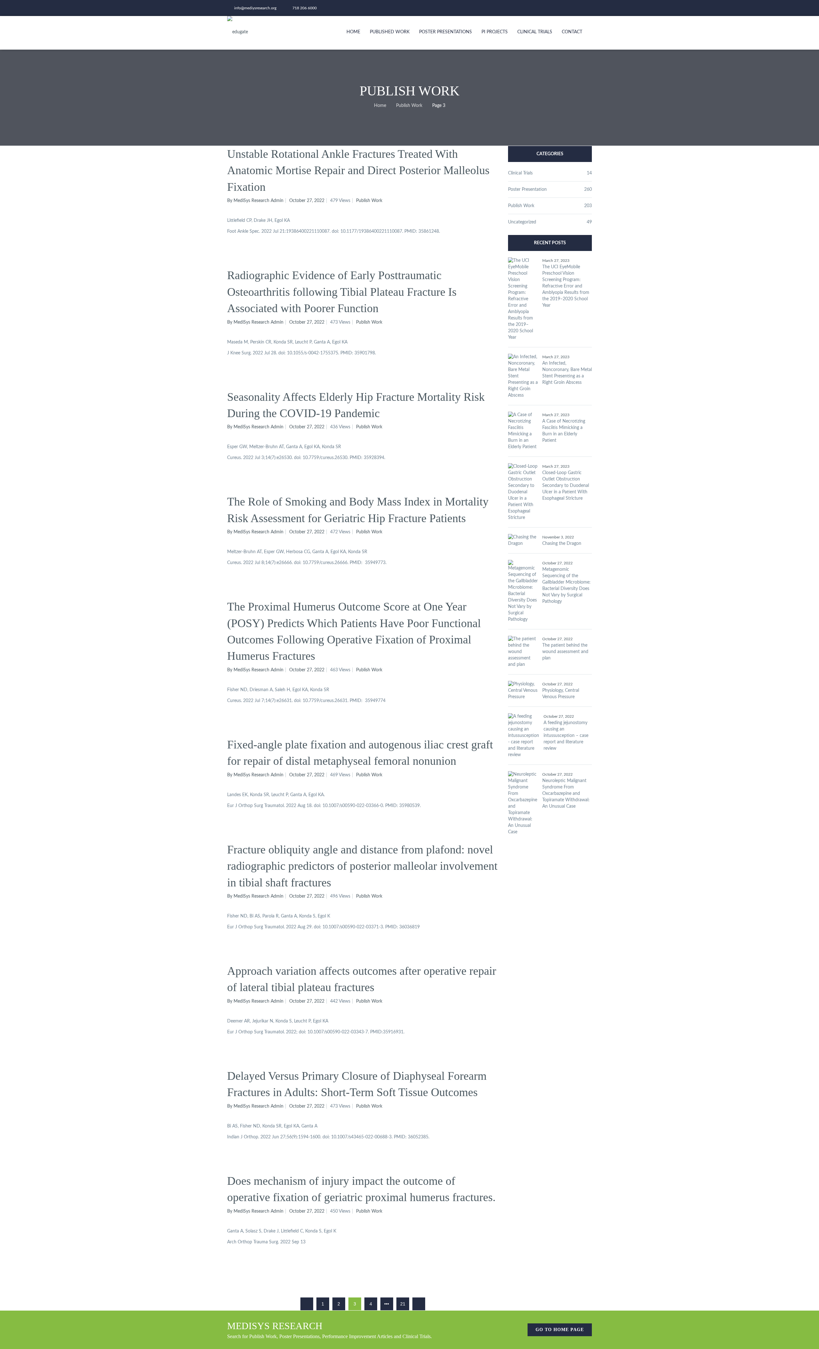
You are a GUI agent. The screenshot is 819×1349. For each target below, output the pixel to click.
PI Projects (494, 32)
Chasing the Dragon (561, 543)
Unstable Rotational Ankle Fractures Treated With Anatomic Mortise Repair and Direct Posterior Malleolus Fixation (358, 170)
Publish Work (409, 105)
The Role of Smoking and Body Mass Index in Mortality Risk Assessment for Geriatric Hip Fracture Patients (358, 509)
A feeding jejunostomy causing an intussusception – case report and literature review (566, 736)
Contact (572, 32)
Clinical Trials (534, 32)
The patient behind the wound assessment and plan (565, 651)
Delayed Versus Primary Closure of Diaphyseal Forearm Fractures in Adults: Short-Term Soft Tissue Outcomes (357, 1084)
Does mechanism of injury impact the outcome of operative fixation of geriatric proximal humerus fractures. (361, 1189)
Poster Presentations (445, 32)
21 (402, 1303)
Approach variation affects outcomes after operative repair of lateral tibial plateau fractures (361, 979)
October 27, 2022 (306, 200)
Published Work (390, 32)
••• (386, 1303)
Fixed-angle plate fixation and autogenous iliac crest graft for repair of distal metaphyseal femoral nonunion (360, 752)
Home (353, 32)
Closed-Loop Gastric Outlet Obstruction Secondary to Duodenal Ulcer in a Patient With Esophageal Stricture (565, 486)
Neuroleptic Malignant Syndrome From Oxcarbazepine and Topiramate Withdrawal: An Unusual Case (566, 794)
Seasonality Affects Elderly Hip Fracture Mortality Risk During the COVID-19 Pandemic (356, 405)
